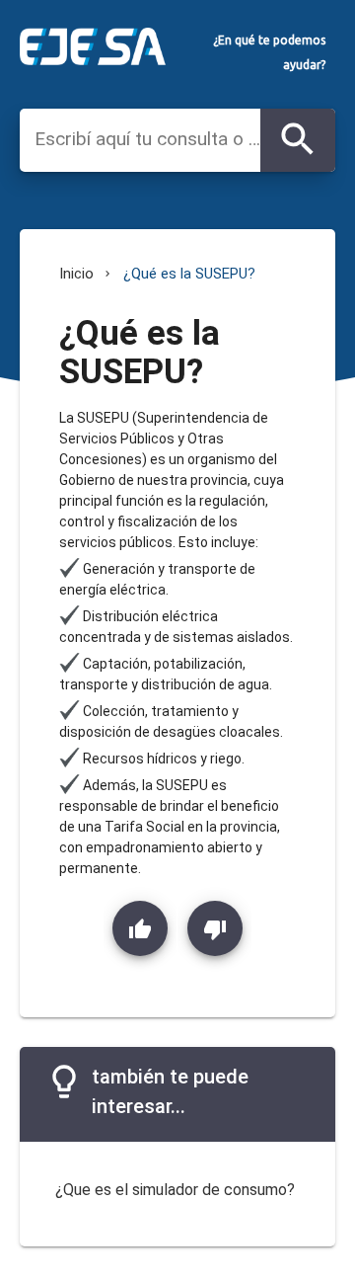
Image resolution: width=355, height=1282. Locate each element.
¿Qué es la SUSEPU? (189, 273)
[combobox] (147, 139)
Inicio (76, 273)
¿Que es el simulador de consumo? (175, 1189)
